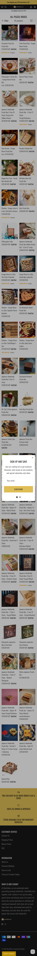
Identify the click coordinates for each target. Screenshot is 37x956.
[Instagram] (20, 497)
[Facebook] (17, 497)
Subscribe (18, 489)
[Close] (32, 457)
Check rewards (8, 954)
